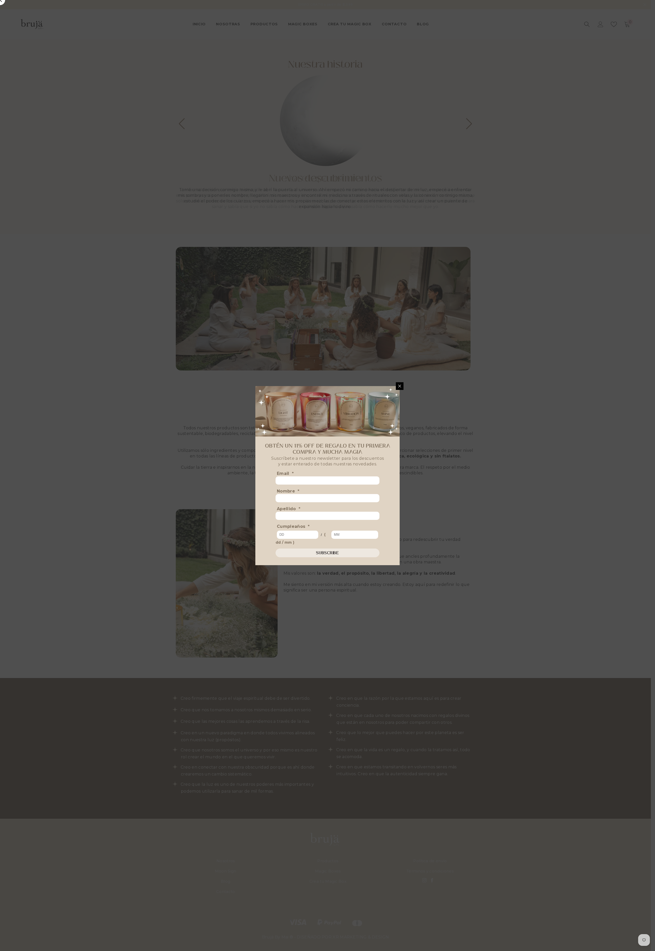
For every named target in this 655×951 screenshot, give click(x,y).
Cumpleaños (293, 526)
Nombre (288, 491)
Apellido (288, 508)
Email (285, 473)
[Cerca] (399, 386)
